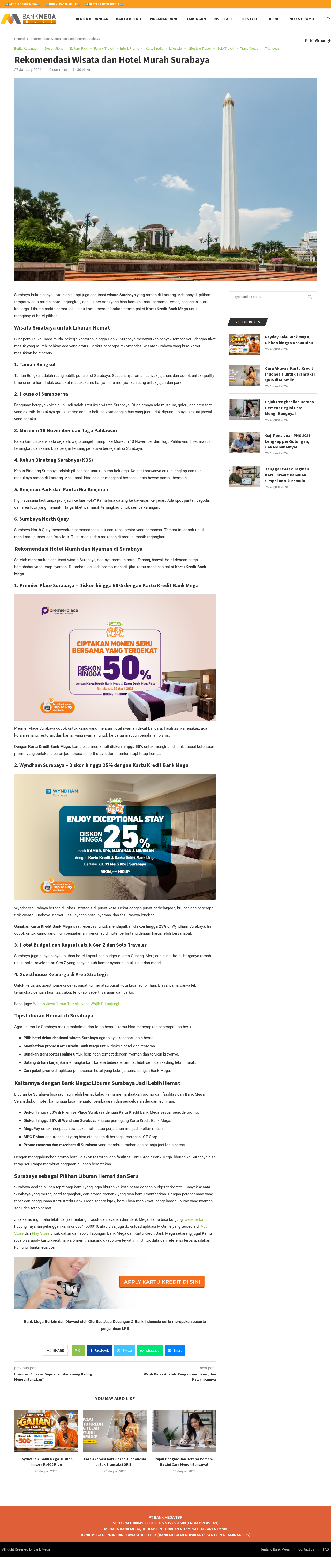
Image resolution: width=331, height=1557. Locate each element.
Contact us (306, 1549)
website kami (196, 1219)
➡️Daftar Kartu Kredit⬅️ (104, 4)
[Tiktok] (329, 41)
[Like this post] (79, 1350)
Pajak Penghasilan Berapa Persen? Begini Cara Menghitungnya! (289, 407)
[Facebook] (306, 41)
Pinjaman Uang (164, 18)
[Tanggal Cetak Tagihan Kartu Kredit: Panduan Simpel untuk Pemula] (244, 476)
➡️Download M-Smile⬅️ (63, 4)
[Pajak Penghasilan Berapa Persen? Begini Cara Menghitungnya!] (184, 1431)
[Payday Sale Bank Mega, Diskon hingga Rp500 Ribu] (46, 1431)
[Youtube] (323, 41)
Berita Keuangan (92, 18)
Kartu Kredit (129, 18)
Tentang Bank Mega (275, 1549)
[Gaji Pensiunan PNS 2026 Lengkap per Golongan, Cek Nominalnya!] (244, 442)
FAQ (326, 1549)
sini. (136, 1240)
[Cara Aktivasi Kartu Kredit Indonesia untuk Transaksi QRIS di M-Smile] (115, 1431)
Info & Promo (301, 18)
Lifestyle (248, 18)
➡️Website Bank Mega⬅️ (22, 4)
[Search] (328, 19)
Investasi (223, 18)
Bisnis (275, 18)
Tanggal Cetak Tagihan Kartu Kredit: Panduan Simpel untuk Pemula (287, 474)
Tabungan (196, 18)
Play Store (40, 1233)
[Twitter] (311, 41)
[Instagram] (317, 41)
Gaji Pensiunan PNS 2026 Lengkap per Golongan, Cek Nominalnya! (287, 441)
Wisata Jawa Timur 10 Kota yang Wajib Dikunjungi (76, 1003)
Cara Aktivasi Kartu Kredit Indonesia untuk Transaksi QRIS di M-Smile (290, 373)
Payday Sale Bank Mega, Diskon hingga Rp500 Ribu (289, 339)
